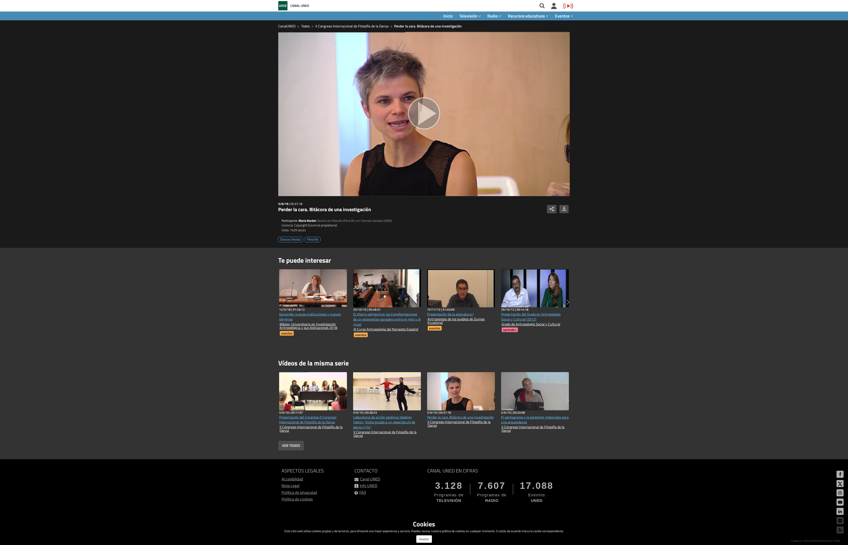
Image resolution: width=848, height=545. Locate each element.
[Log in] (554, 6)
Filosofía (312, 239)
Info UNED (368, 486)
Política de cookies (297, 499)
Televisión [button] (468, 16)
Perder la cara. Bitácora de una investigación (428, 26)
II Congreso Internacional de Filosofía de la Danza (351, 26)
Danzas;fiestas (290, 239)
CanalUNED (286, 26)
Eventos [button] (562, 16)
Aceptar (424, 539)
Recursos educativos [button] (527, 16)
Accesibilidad (292, 479)
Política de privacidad (299, 492)
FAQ (362, 492)
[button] (568, 302)
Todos (305, 26)
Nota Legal (290, 486)
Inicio (448, 16)
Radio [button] (493, 16)
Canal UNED (370, 479)
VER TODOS (291, 445)
